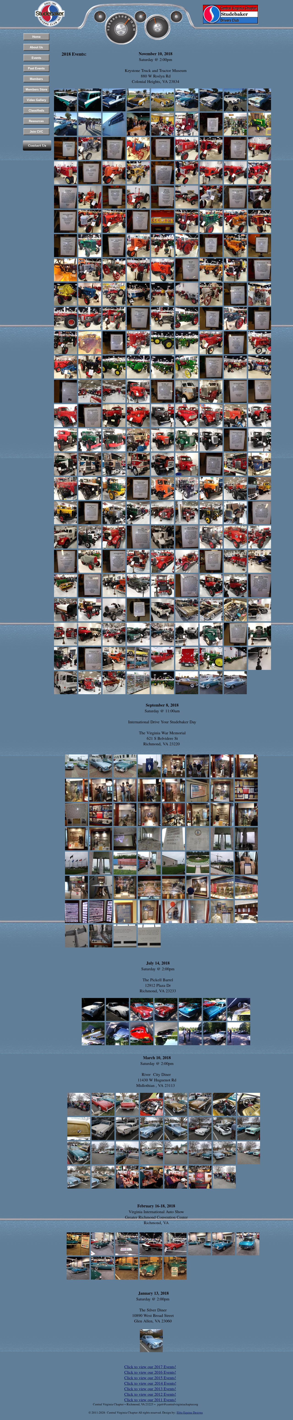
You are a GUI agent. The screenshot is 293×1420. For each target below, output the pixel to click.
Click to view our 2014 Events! (150, 1383)
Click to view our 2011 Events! (150, 1399)
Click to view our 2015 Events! (150, 1377)
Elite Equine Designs (190, 1412)
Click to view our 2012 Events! (150, 1394)
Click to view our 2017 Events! (150, 1366)
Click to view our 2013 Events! (150, 1388)
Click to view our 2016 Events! (150, 1372)
